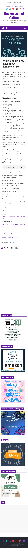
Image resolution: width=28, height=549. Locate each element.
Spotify (9, 224)
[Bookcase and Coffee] (3, 28)
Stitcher (14, 224)
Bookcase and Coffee (14, 15)
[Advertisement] (14, 519)
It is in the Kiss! (8, 234)
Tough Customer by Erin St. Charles (11, 239)
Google (20, 224)
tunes (4, 224)
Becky (16, 69)
